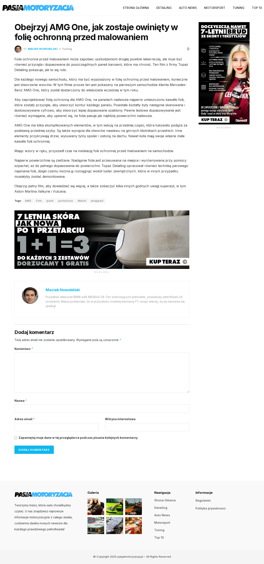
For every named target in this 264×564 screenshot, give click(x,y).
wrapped (97, 200)
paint (50, 200)
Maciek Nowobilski (43, 48)
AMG (28, 200)
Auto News (188, 8)
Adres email (24, 419)
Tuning (238, 8)
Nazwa (20, 401)
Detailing (164, 8)
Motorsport (214, 8)
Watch (82, 200)
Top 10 (257, 8)
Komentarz (23, 349)
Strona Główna (136, 8)
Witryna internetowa (120, 419)
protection (65, 200)
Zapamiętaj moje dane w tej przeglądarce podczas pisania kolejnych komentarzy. (78, 437)
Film (39, 200)
